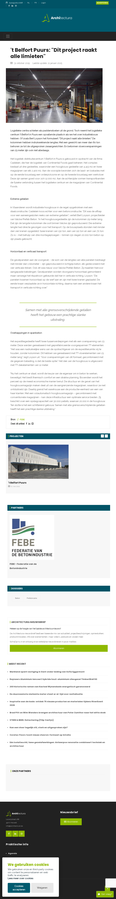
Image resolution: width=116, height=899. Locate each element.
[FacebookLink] (10, 6)
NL (28, 3)
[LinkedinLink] (13, 6)
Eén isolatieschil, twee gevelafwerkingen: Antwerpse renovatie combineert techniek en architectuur (57, 744)
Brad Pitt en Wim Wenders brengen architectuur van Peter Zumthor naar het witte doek (58, 712)
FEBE (22, 419)
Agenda (12, 853)
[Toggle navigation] (8, 36)
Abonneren (58, 648)
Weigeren (42, 887)
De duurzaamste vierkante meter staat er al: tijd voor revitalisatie (46, 694)
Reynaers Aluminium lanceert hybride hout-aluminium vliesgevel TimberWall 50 (53, 679)
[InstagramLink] (16, 6)
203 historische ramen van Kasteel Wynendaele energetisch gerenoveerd (50, 686)
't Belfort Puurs (17, 482)
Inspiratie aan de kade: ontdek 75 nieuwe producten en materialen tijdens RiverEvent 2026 (56, 703)
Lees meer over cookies (20, 878)
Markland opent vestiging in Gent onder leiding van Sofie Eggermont (47, 671)
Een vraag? (107, 894)
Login (43, 3)
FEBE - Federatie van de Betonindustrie (23, 566)
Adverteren (102, 3)
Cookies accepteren (19, 888)
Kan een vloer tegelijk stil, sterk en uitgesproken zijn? (39, 727)
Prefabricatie (32, 598)
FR (35, 3)
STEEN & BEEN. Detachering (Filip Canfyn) (32, 720)
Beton (17, 598)
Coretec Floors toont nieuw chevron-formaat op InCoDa (40, 734)
